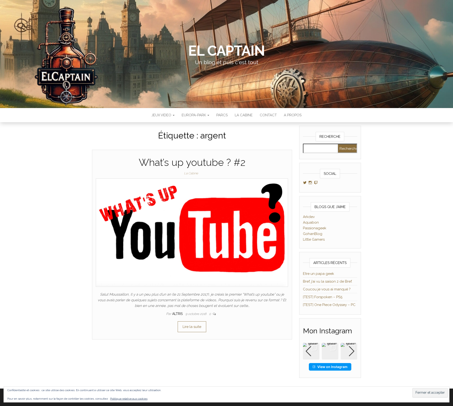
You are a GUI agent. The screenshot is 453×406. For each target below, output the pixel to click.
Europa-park (194, 115)
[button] (330, 356)
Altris (178, 314)
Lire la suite (192, 327)
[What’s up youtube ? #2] (192, 232)
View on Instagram (332, 367)
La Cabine (244, 115)
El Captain (226, 50)
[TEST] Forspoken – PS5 (322, 297)
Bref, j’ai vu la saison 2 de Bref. (327, 281)
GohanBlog (312, 234)
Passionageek (314, 228)
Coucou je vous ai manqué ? (327, 289)
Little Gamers (314, 239)
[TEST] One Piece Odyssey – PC (329, 305)
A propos (293, 115)
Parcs (222, 115)
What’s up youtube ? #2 (192, 162)
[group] (330, 351)
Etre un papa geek (318, 274)
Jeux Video (161, 115)
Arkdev (309, 217)
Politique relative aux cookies (128, 398)
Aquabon (311, 222)
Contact (268, 115)
